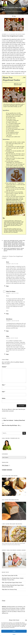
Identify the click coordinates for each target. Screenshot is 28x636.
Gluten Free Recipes (10, 291)
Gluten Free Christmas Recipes (11, 240)
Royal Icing (22, 202)
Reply (7, 286)
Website (3, 398)
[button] (26, 620)
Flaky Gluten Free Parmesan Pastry (9, 589)
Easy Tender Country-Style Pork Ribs (9, 575)
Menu (15, 16)
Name (3, 385)
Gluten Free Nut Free (13, 245)
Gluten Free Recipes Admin (18, 34)
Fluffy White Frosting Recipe (12, 199)
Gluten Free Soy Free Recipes (15, 246)
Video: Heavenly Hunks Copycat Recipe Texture (12, 582)
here (22, 68)
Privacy (14, 634)
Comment (4, 366)
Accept (14, 631)
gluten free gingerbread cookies (12, 248)
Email (3, 391)
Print (24, 77)
